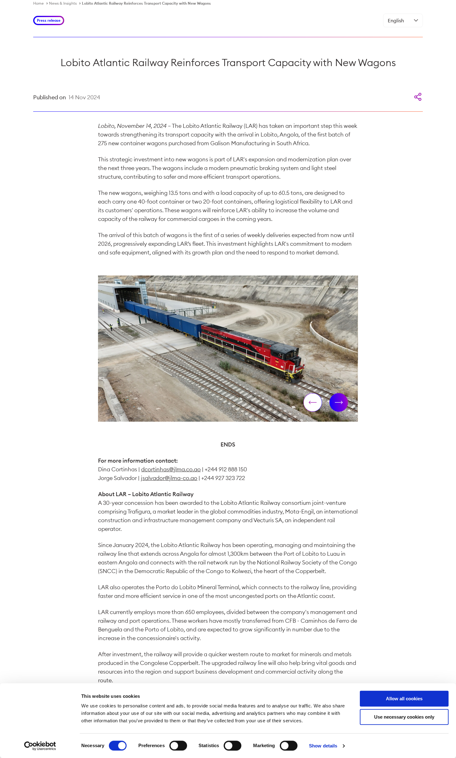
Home (38, 3)
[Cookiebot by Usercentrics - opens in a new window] (40, 746)
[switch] (178, 746)
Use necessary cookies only (404, 717)
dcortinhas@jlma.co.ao (171, 469)
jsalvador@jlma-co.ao (169, 478)
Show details (323, 745)
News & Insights (63, 3)
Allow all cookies (404, 698)
